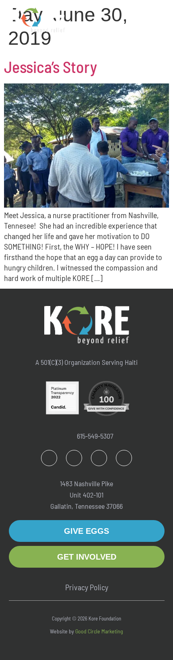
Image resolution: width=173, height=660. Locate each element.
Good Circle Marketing (99, 631)
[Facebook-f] (49, 458)
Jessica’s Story (50, 66)
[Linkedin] (99, 458)
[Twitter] (124, 458)
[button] (158, 16)
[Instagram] (74, 458)
